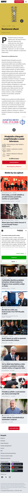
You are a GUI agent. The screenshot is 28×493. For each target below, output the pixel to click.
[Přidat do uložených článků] (25, 188)
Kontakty (3, 440)
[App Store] (5, 464)
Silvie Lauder (4, 342)
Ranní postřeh (6, 415)
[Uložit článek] (21, 21)
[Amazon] (5, 470)
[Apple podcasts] (17, 464)
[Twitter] (6, 478)
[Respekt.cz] (3, 1)
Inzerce (2, 448)
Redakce (3, 438)
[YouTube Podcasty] (17, 467)
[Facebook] (2, 478)
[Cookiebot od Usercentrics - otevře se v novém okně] (17, 231)
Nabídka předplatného (6, 446)
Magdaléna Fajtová (6, 288)
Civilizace (3, 26)
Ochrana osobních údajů (6, 456)
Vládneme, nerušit (11, 307)
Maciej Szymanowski (6, 32)
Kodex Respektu (4, 443)
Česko (3, 362)
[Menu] (26, 2)
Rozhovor (4, 389)
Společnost (4, 278)
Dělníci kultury (10, 220)
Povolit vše (14, 257)
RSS (2, 451)
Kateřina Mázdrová (6, 396)
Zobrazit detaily (20, 253)
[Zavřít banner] (25, 230)
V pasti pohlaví (5, 336)
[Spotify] (17, 470)
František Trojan (12, 316)
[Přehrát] (21, 188)
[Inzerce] (14, 122)
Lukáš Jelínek (4, 422)
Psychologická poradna (6, 192)
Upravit (13, 261)
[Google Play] (5, 467)
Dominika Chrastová (6, 201)
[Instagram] (9, 478)
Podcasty (5, 220)
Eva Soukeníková (5, 316)
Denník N (12, 201)
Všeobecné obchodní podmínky (8, 453)
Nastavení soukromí (5, 458)
